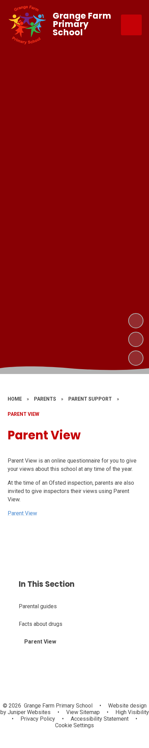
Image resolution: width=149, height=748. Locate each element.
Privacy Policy (37, 718)
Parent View (22, 513)
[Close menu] (131, 25)
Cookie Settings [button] (74, 725)
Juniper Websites (28, 712)
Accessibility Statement (100, 718)
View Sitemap (83, 712)
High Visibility (132, 712)
